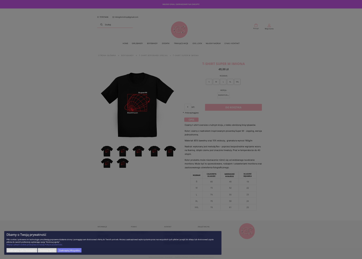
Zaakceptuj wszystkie (69, 250)
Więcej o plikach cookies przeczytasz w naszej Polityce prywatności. (35, 244)
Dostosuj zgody (47, 250)
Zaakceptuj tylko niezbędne (22, 250)
